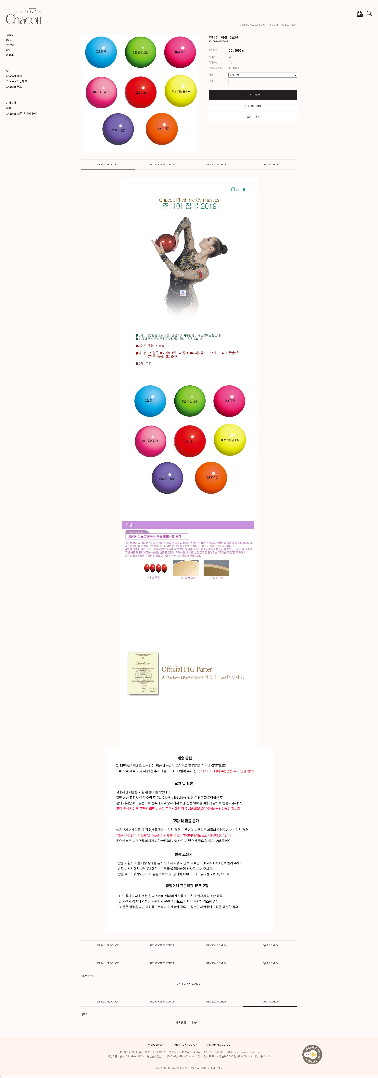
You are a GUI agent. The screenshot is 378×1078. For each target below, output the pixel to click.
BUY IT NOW (253, 94)
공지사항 (11, 102)
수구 (271, 25)
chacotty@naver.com (247, 1052)
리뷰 (8, 108)
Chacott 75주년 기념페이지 (22, 113)
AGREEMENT (156, 1044)
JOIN (8, 40)
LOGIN (9, 35)
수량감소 (246, 81)
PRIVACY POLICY (185, 1044)
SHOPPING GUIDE (218, 1044)
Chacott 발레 (14, 75)
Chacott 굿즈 (14, 86)
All (7, 70)
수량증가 (240, 81)
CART (9, 49)
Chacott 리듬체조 (16, 81)
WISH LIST (253, 116)
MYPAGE (10, 44)
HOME (244, 25)
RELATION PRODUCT (161, 164)
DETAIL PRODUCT (108, 164)
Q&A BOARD (270, 164)
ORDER (10, 54)
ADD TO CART (253, 105)
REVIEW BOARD (216, 164)
